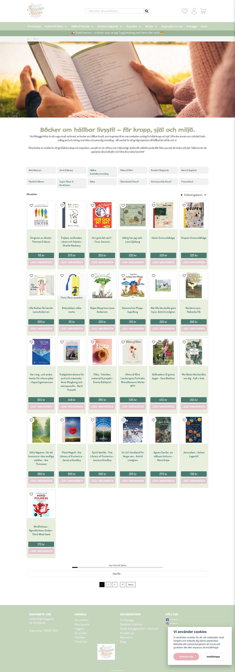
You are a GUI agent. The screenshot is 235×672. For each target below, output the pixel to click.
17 (122, 584)
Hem (28, 38)
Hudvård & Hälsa (54, 26)
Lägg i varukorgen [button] (72, 328)
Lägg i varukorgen (41, 262)
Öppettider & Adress (131, 624)
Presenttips (34, 26)
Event (204, 26)
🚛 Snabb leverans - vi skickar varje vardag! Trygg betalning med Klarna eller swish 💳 (117, 32)
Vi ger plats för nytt (172, 26)
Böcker (149, 26)
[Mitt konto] (194, 11)
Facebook (173, 619)
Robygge (192, 26)
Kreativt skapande (108, 26)
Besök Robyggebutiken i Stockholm (139, 628)
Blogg (123, 641)
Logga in (79, 628)
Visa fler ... (117, 573)
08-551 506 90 (37, 623)
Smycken (131, 26)
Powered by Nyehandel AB (117, 670)
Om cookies (81, 633)
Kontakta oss (127, 633)
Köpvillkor (80, 637)
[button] (147, 11)
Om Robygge (127, 620)
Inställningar (213, 656)
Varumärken (81, 620)
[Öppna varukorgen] (203, 11)
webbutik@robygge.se (41, 618)
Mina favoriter (82, 624)
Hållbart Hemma (80, 26)
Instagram (174, 623)
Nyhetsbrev (126, 637)
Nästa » (131, 584)
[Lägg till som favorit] (184, 11)
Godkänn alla (186, 656)
